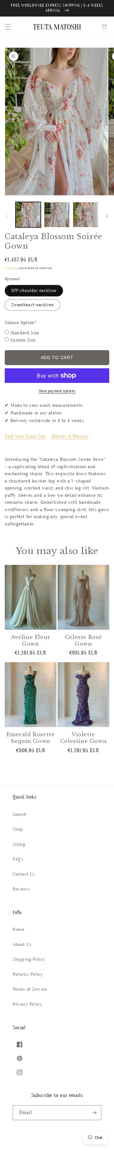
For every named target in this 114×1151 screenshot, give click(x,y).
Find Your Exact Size (25, 436)
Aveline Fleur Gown (30, 640)
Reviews (21, 889)
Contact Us (24, 874)
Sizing (19, 844)
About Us (22, 944)
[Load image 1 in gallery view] (28, 214)
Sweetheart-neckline (32, 305)
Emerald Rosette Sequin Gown (31, 737)
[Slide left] (7, 216)
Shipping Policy (29, 959)
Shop (18, 829)
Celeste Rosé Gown (83, 640)
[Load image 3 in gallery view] (85, 214)
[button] (8, 27)
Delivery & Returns (69, 436)
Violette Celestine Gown (83, 737)
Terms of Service (30, 989)
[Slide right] (107, 216)
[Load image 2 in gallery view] (56, 214)
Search (20, 814)
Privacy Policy (27, 1004)
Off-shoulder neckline (33, 290)
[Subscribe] (94, 1112)
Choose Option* (20, 322)
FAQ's (18, 859)
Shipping (11, 268)
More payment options (57, 391)
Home (18, 929)
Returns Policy (28, 974)
